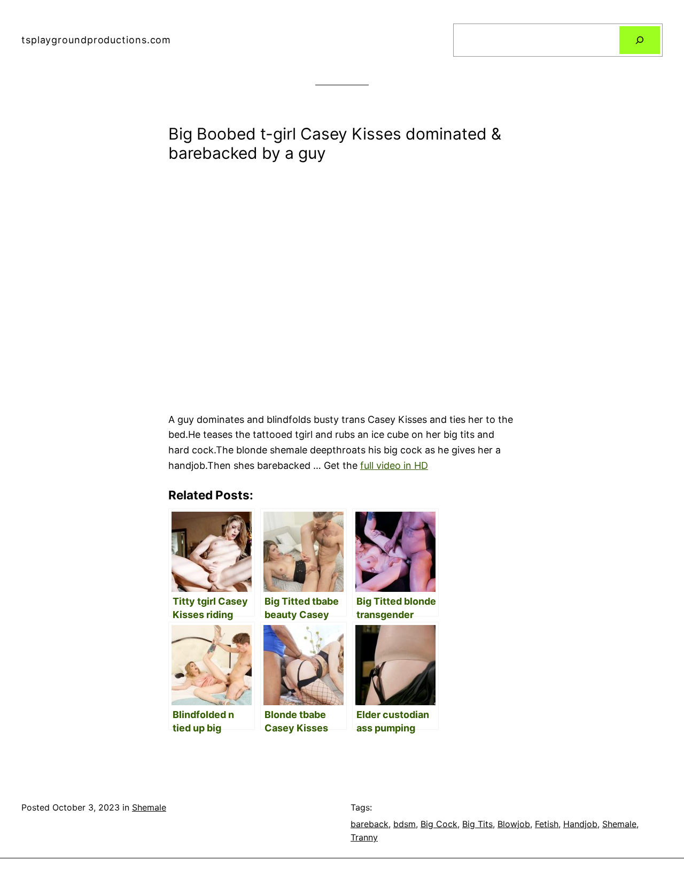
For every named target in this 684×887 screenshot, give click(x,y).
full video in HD (394, 465)
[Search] (639, 40)
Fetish (546, 824)
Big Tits (477, 824)
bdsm (404, 824)
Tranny (364, 837)
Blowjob (514, 824)
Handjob (580, 824)
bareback (369, 824)
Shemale (149, 807)
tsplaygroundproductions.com (96, 39)
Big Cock (439, 824)
